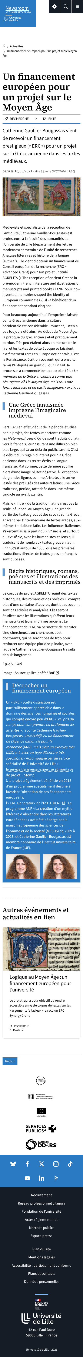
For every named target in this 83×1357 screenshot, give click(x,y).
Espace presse (41, 1235)
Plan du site (41, 1249)
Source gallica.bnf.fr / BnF (37, 673)
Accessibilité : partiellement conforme (41, 1265)
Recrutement (41, 1195)
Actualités (16, 46)
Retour (10, 1061)
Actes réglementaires (41, 1219)
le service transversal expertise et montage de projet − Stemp (39, 772)
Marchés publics (41, 1227)
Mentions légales (41, 1257)
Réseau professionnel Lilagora (41, 1203)
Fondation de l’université (41, 1211)
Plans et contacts (41, 1273)
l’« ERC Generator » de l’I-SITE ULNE (36, 803)
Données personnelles (41, 1281)
